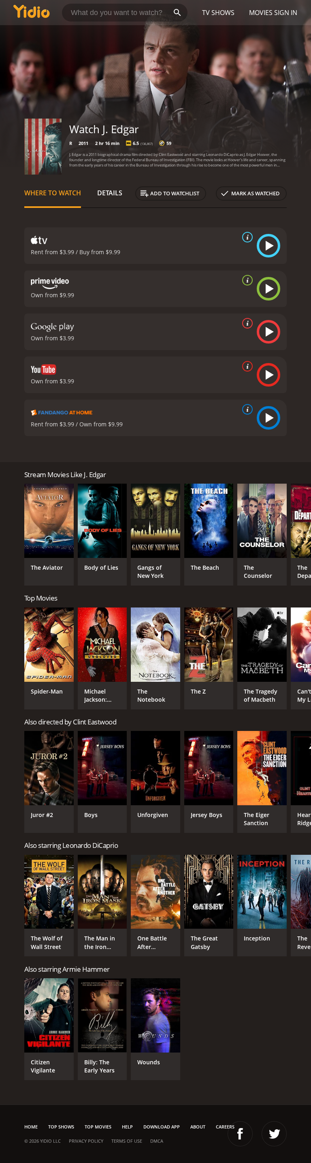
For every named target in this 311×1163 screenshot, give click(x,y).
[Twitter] (274, 1133)
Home (31, 1127)
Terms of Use (126, 1141)
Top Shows (61, 1127)
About (197, 1127)
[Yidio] (31, 12)
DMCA (156, 1141)
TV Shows (218, 12)
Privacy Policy (86, 1141)
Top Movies (98, 1127)
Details (109, 192)
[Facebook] (240, 1133)
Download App (161, 1127)
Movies (261, 12)
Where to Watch (52, 192)
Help (127, 1127)
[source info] (246, 237)
